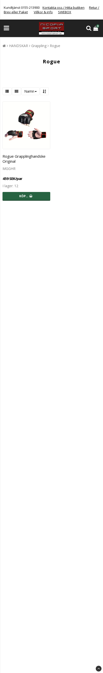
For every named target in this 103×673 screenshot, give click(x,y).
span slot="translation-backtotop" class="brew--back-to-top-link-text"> (99, 668)
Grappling (38, 45)
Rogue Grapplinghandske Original (24, 159)
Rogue (55, 45)
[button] (96, 28)
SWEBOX (64, 12)
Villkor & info (43, 12)
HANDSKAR (18, 45)
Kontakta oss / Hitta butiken (63, 7)
